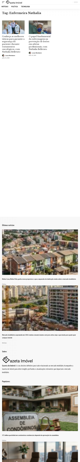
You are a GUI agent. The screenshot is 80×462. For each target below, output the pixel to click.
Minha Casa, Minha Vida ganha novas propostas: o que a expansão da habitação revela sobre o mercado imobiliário (39, 279)
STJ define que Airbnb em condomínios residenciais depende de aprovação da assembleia (30, 435)
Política (4, 284)
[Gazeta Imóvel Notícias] (14, 2)
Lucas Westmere (10, 55)
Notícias (4, 343)
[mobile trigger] (4, 2)
